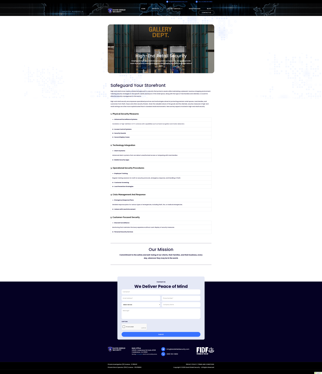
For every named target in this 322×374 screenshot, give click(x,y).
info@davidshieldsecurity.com (178, 2)
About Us (155, 9)
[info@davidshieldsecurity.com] (167, 2)
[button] (161, 119)
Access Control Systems (122, 129)
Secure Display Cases (121, 137)
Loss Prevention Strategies (123, 186)
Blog (209, 9)
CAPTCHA (125, 321)
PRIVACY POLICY (191, 364)
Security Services (174, 9)
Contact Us (206, 13)
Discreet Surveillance (121, 223)
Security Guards (120, 133)
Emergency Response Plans (124, 200)
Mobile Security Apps (121, 160)
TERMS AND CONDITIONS (206, 364)
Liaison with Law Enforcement (125, 209)
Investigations (194, 9)
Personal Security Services (123, 232)
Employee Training (121, 173)
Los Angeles (139, 354)
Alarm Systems (119, 151)
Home (143, 9)
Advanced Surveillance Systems (125, 119)
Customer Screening (121, 182)
